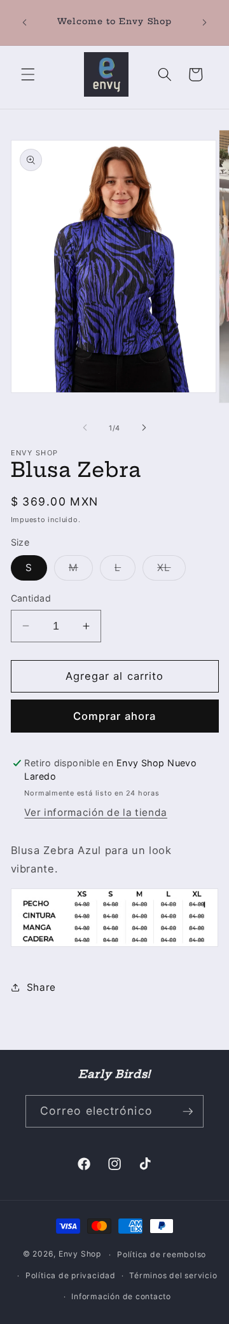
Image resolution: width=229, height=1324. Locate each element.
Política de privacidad (70, 1275)
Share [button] (41, 987)
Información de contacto (121, 1296)
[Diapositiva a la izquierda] (85, 428)
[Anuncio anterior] (25, 23)
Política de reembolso (161, 1254)
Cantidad (31, 598)
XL (171, 570)
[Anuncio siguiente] (205, 23)
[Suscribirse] (187, 1111)
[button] (28, 74)
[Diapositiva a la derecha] (144, 428)
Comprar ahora (114, 716)
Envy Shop (80, 1254)
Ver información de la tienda (95, 812)
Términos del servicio (173, 1275)
